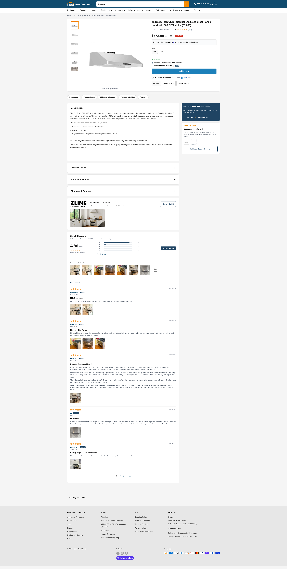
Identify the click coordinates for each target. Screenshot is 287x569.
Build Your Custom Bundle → (201, 149)
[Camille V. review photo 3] (100, 343)
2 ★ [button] (99, 248)
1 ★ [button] (99, 251)
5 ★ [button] (99, 242)
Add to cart (184, 71)
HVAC (130, 10)
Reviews (143, 97)
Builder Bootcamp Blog (110, 538)
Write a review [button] (168, 248)
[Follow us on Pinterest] (126, 553)
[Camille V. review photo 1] (75, 343)
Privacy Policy (140, 528)
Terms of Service (141, 524)
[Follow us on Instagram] (122, 553)
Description (73, 97)
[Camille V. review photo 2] (87, 343)
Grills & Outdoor (162, 10)
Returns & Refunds (142, 521)
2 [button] (120, 476)
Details (177, 66)
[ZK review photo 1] (75, 432)
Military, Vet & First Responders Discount (113, 525)
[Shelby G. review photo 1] (75, 398)
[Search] (186, 4)
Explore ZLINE (168, 204)
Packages (71, 10)
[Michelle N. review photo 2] (87, 309)
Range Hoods (84, 15)
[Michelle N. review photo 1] (75, 309)
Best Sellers (72, 521)
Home (69, 15)
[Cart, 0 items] (217, 4)
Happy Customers (108, 534)
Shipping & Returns (107, 97)
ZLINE (75, 15)
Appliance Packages (75, 517)
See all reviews (102, 254)
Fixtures (176, 10)
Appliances (105, 10)
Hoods (93, 10)
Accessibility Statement (144, 531)
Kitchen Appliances (75, 535)
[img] (75, 289)
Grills (69, 539)
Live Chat (189, 117)
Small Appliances (144, 10)
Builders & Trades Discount (112, 521)
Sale (196, 10)
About (186, 10)
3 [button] (123, 476)
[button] (127, 476)
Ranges (83, 10)
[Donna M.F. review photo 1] (75, 464)
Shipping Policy (141, 517)
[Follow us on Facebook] (118, 553)
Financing (105, 530)
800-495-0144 (203, 117)
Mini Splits (119, 10)
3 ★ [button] (99, 246)
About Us (104, 517)
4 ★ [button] (99, 244)
